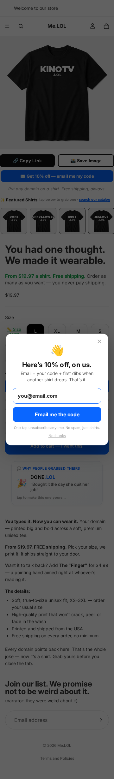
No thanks (57, 436)
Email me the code (57, 414)
